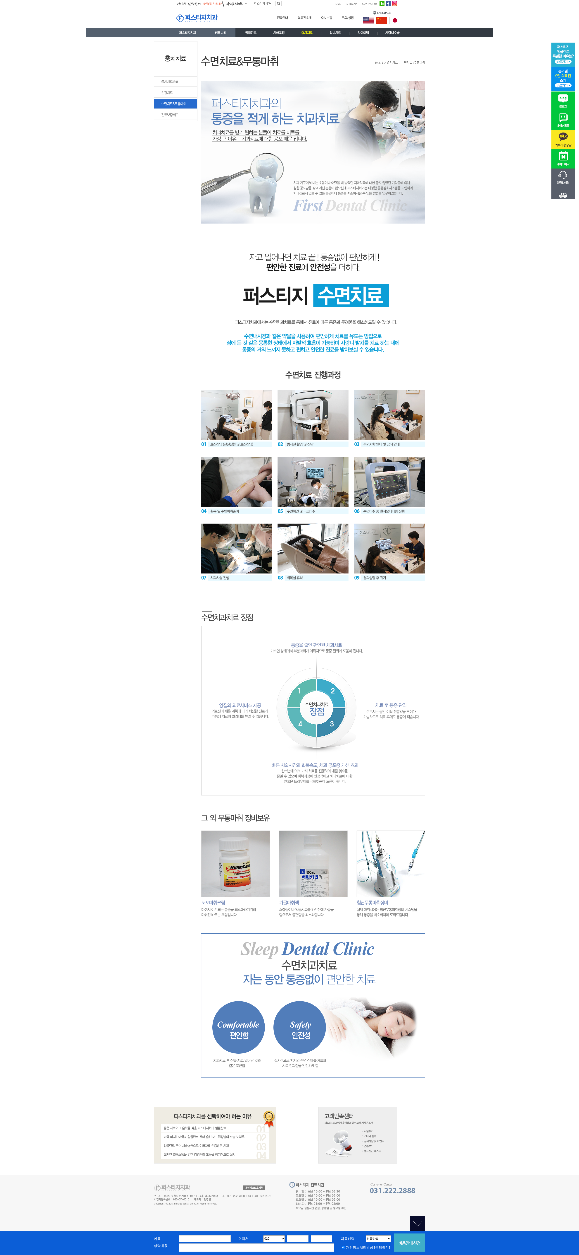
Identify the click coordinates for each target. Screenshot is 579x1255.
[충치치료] (307, 33)
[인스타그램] (394, 3)
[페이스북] (388, 3)
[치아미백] (363, 33)
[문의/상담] (347, 19)
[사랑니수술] (392, 33)
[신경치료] (175, 96)
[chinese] (381, 20)
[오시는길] (326, 19)
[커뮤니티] (220, 33)
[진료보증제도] (175, 118)
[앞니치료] (335, 33)
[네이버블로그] (382, 3)
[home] (339, 3)
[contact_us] (369, 3)
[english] (368, 20)
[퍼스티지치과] (188, 33)
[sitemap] (353, 3)
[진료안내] (282, 19)
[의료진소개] (304, 19)
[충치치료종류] (175, 85)
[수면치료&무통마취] (175, 107)
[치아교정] (279, 33)
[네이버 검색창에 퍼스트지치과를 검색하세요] (229, 3)
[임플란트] (251, 33)
